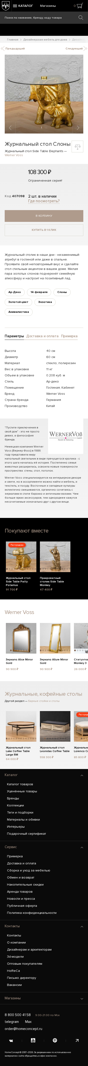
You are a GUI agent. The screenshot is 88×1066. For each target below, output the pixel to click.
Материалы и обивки (23, 820)
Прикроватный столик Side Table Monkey (52, 581)
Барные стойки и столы (44, 701)
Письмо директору (21, 978)
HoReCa (13, 971)
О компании (16, 942)
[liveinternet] (77, 1041)
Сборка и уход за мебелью (28, 870)
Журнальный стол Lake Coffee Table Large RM (18, 750)
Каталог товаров (20, 784)
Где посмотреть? (44, 201)
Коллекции (15, 805)
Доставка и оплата (21, 863)
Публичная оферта (22, 906)
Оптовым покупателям (24, 964)
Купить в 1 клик (44, 230)
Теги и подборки (20, 812)
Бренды (13, 798)
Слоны (62, 292)
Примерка (15, 856)
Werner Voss (14, 155)
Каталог (11, 775)
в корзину (44, 216)
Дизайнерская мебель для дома (45, 39)
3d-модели (15, 957)
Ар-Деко (14, 292)
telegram (12, 1022)
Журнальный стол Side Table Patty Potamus (18, 581)
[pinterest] (55, 1041)
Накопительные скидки (25, 885)
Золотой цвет (18, 302)
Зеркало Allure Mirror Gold (54, 661)
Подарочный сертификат (26, 834)
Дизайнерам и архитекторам (29, 950)
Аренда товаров (20, 892)
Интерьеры (16, 827)
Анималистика (18, 312)
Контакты (12, 926)
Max (28, 1022)
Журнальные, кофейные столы (43, 694)
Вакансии (14, 985)
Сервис (11, 847)
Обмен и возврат (20, 877)
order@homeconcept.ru (23, 1029)
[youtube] (33, 1041)
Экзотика (45, 302)
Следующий (74, 48)
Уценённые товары (22, 791)
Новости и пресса (21, 899)
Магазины (48, 6)
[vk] (11, 1041)
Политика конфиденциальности (32, 913)
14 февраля (39, 292)
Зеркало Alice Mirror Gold (19, 661)
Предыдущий (15, 48)
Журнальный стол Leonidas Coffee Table (55, 749)
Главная (12, 39)
